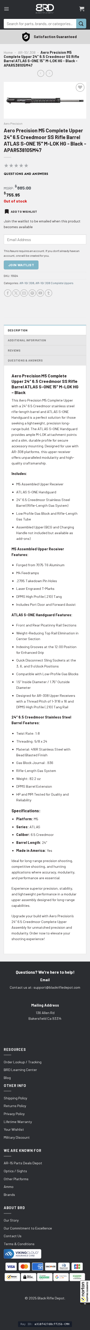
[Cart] (81, 8)
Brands (9, 1194)
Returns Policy (15, 1106)
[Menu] (6, 8)
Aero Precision (13, 123)
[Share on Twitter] (16, 293)
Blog (7, 1077)
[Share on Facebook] (8, 293)
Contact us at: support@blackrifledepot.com (45, 987)
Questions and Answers (26, 174)
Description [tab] (18, 330)
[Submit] (81, 23)
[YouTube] (40, 293)
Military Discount (17, 1137)
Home (8, 52)
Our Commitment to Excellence (28, 1228)
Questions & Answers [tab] (25, 360)
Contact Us (13, 1236)
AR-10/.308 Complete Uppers (54, 283)
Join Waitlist (21, 265)
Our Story (11, 1220)
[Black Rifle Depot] (44, 8)
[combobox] (40, 23)
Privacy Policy (14, 1114)
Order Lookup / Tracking (23, 1062)
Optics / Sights (15, 1171)
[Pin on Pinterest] (32, 293)
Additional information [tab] (27, 340)
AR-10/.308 (27, 52)
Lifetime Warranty (18, 1122)
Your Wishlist (14, 1129)
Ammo (9, 1186)
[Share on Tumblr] (48, 293)
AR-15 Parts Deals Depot (23, 1163)
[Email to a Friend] (24, 293)
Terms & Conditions (19, 1244)
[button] (85, 1292)
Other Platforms (16, 1179)
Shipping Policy (15, 1098)
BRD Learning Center (20, 1070)
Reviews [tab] (14, 350)
